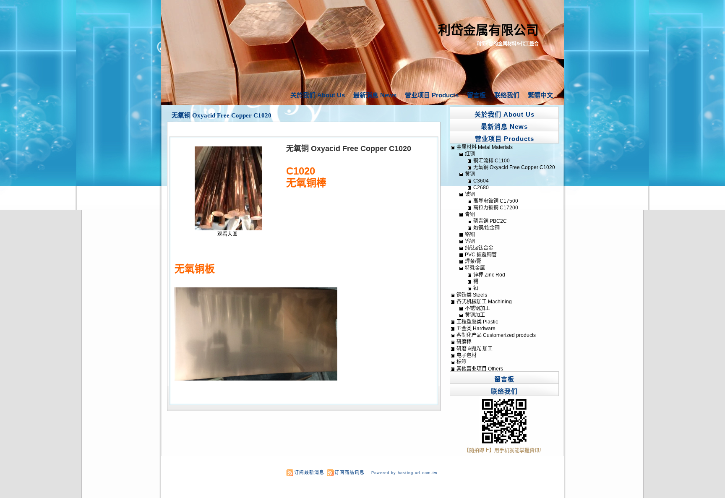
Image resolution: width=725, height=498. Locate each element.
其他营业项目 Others (479, 369)
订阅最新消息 (309, 472)
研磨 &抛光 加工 (474, 349)
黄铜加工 (475, 315)
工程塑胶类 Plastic (477, 322)
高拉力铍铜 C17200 (495, 208)
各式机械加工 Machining (484, 302)
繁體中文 (540, 95)
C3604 (481, 181)
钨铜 (470, 241)
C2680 (481, 187)
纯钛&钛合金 (479, 248)
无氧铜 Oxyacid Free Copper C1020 (221, 115)
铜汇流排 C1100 (491, 161)
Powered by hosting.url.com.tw (404, 473)
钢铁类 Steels (471, 295)
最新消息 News (374, 95)
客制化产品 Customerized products (496, 335)
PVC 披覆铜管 (481, 255)
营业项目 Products (432, 95)
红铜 (470, 154)
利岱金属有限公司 (488, 30)
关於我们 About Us (317, 95)
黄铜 (470, 174)
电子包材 (466, 355)
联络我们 (506, 95)
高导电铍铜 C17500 (495, 201)
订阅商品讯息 (349, 472)
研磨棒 (464, 342)
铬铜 (470, 234)
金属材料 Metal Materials (484, 147)
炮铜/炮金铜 (486, 228)
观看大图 (227, 234)
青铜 (470, 214)
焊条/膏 (473, 261)
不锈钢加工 (477, 308)
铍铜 (470, 194)
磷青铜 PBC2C (490, 221)
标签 (461, 362)
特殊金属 (475, 268)
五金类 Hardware (476, 328)
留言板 (476, 95)
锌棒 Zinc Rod (489, 275)
